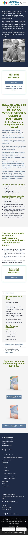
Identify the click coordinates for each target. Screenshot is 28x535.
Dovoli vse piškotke (21, 529)
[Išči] (20, 3)
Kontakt (3, 483)
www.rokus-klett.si (6, 509)
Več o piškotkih (8, 532)
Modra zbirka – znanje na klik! (10, 476)
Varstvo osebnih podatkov (8, 440)
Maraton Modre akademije (7, 454)
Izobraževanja (5, 462)
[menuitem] (20, 3)
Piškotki (4, 443)
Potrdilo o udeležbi (6, 486)
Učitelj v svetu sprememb (9, 478)
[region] (14, 318)
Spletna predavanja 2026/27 (10, 473)
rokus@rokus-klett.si (7, 507)
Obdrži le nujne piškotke (8, 529)
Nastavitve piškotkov (19, 532)
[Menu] (24, 3)
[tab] (14, 293)
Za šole (5, 467)
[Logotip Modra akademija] (11, 3)
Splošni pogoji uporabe (7, 441)
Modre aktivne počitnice (7, 460)
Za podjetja (6, 470)
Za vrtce (6, 465)
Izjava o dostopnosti (6, 445)
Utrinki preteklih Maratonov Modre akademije (13, 457)
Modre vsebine (5, 481)
